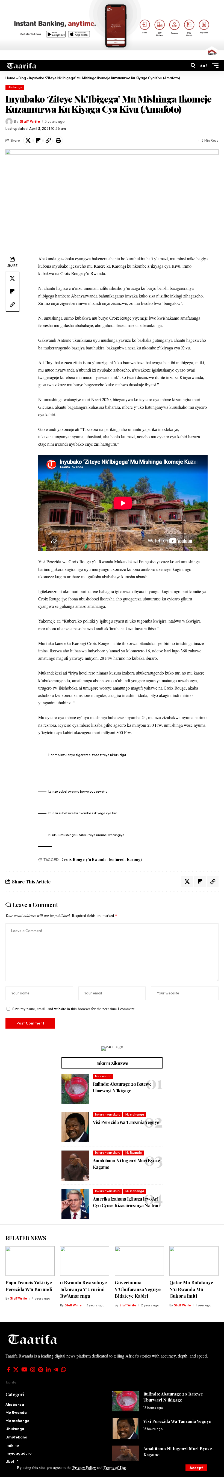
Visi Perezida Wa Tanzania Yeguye (126, 1122)
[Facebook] (8, 1369)
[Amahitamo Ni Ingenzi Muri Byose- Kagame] (75, 1166)
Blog (22, 78)
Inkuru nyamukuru (107, 1114)
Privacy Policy (84, 1467)
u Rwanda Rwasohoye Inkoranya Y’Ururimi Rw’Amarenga (83, 1289)
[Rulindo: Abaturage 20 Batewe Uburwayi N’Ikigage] (75, 1089)
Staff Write (30, 121)
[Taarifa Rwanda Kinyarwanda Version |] (21, 65)
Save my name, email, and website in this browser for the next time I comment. (73, 1008)
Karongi (134, 859)
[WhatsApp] (63, 1369)
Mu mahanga (134, 1114)
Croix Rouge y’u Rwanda (84, 859)
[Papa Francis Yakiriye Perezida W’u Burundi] (30, 1261)
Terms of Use (115, 1467)
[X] (16, 1369)
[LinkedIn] (48, 1369)
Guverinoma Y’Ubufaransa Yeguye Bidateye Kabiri (138, 1289)
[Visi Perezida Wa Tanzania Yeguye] (75, 1127)
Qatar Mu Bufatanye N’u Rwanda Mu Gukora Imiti (191, 1289)
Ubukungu (15, 87)
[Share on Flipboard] (38, 140)
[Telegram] (56, 1369)
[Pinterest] (41, 1369)
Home (10, 78)
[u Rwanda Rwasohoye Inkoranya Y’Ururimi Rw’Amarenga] (84, 1261)
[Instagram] (33, 1369)
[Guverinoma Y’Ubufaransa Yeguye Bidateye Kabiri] (139, 1261)
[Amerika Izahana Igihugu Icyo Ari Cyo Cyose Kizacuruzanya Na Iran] (75, 1204)
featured (117, 859)
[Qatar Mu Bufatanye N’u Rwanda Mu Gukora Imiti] (194, 1261)
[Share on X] (28, 140)
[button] (196, 1467)
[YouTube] (24, 1369)
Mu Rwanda (103, 1076)
